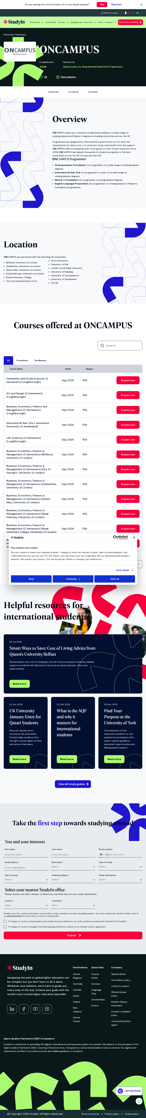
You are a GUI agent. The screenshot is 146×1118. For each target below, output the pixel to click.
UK (45, 76)
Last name (57, 849)
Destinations (35, 22)
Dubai (76, 995)
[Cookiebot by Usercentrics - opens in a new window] (115, 537)
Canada (77, 989)
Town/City (57, 900)
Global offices (118, 974)
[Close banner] (134, 537)
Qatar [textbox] (8, 905)
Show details (122, 570)
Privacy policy (112, 1113)
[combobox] (103, 854)
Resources (88, 22)
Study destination (108, 875)
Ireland (76, 1001)
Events (100, 22)
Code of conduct (120, 986)
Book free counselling (128, 22)
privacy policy (14, 916)
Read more (19, 684)
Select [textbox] (55, 866)
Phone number (106, 849)
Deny (31, 579)
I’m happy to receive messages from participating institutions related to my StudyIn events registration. (57, 926)
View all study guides (71, 784)
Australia (77, 983)
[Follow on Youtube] (35, 1009)
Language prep (76, 22)
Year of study (12, 875)
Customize (71, 579)
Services (61, 22)
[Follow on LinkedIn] (12, 1009)
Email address (12, 862)
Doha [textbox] (54, 905)
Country (9, 900)
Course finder (50, 22)
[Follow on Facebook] (23, 1009)
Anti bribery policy (120, 980)
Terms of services (90, 1113)
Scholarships (98, 999)
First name (11, 849)
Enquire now (128, 380)
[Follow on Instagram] (47, 1009)
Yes (102, 4)
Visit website (68, 76)
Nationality (58, 862)
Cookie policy (132, 1113)
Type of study (106, 862)
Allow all (114, 579)
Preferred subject (61, 875)
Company (109, 22)
